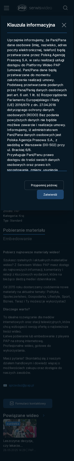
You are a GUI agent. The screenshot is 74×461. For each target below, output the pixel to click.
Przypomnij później (44, 185)
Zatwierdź (50, 194)
